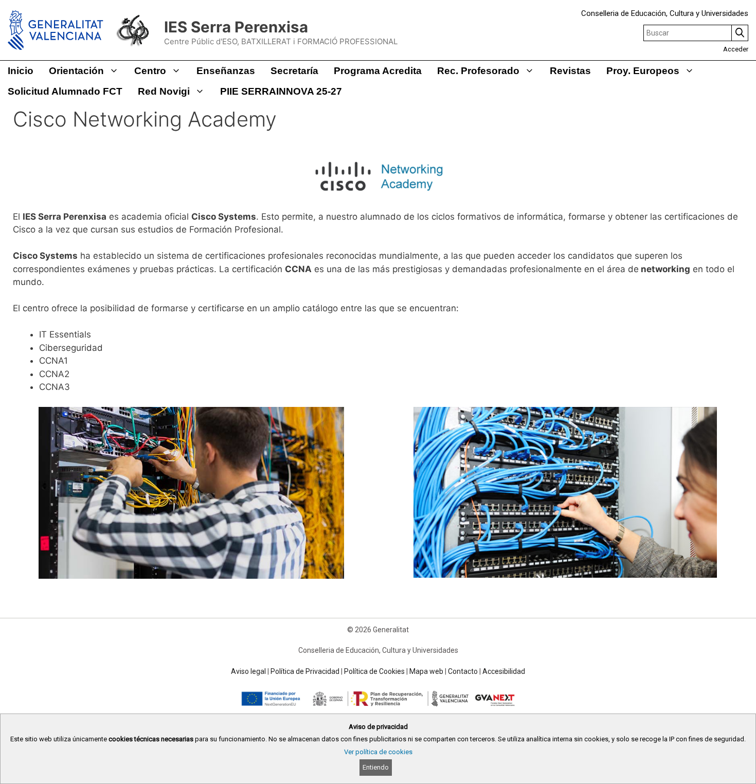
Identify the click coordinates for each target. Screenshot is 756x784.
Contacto (463, 671)
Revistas (570, 70)
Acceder (735, 49)
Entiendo (376, 767)
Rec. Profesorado (478, 70)
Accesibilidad (503, 671)
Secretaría (294, 70)
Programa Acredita (378, 70)
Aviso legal (248, 671)
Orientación (76, 70)
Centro (150, 70)
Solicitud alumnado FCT (65, 91)
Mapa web (426, 671)
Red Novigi (164, 91)
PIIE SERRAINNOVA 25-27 (281, 91)
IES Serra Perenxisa (236, 27)
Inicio (20, 70)
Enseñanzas (225, 70)
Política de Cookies (374, 671)
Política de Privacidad (305, 671)
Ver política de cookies (378, 752)
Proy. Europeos (642, 70)
